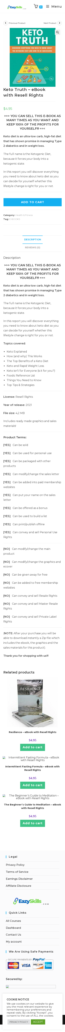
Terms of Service (17, 871)
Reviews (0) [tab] (32, 247)
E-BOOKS (14, 219)
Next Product (50, 23)
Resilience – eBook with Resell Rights (32, 732)
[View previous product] (5, 23)
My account (14, 941)
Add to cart (32, 747)
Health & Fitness (24, 215)
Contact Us (13, 934)
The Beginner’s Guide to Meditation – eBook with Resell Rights (32, 806)
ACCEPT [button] (38, 1021)
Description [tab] (32, 239)
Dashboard (13, 927)
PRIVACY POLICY (19, 1022)
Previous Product (17, 23)
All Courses (13, 920)
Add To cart (32, 202)
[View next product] (59, 23)
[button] (57, 32)
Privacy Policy (15, 864)
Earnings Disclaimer (19, 878)
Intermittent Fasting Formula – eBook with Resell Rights (32, 768)
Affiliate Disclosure (18, 885)
